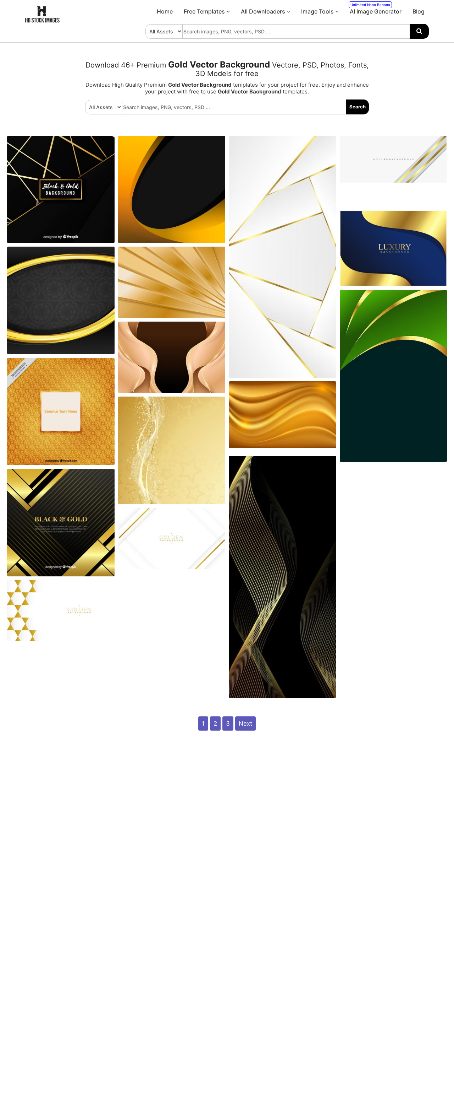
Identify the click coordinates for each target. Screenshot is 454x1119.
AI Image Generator (376, 8)
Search (357, 106)
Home (165, 11)
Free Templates (205, 11)
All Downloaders (264, 11)
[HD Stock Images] (42, 21)
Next (245, 723)
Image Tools (318, 11)
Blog (419, 11)
